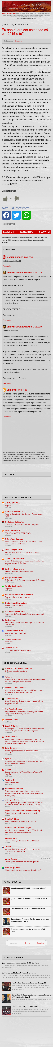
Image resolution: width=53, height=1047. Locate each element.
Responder (7, 266)
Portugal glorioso (12, 868)
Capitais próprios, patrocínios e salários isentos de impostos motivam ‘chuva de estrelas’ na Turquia (23, 804)
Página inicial (26, 232)
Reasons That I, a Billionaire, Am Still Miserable (22, 841)
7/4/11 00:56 (37, 327)
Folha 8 (8, 847)
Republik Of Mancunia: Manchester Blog (22, 811)
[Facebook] (6, 215)
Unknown (11, 390)
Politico (8, 769)
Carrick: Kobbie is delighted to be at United (21, 813)
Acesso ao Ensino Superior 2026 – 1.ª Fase (21, 822)
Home (27, 943)
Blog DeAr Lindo (12, 819)
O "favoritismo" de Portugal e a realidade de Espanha (25, 580)
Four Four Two (11, 737)
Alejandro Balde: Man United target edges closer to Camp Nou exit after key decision (24, 713)
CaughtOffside (11, 726)
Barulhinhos (9, 642)
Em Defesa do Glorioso (15, 611)
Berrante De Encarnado (19, 273)
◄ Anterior (8, 232)
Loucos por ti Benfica (14, 558)
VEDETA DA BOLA (12, 531)
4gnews (8, 759)
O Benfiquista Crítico (14, 631)
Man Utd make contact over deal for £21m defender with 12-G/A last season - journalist (24, 831)
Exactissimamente (12, 783)
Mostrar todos (45, 657)
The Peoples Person (13, 709)
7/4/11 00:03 (28, 257)
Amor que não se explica (14, 606)
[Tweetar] (16, 215)
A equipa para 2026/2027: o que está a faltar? (22, 552)
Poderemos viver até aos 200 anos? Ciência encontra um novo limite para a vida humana (25, 681)
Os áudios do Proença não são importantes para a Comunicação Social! (30, 920)
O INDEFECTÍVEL (12, 503)
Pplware (8, 677)
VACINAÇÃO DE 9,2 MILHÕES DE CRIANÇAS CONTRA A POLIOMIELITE (22, 850)
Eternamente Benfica (14, 511)
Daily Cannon (11, 748)
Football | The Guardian (15, 688)
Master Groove (15, 257)
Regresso (8, 589)
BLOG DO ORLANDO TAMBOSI (18, 668)
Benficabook (10, 620)
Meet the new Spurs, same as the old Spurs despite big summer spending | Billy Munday (24, 691)
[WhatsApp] (26, 215)
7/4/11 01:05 (22, 390)
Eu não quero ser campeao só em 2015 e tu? (25, 31)
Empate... (8, 506)
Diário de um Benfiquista (15, 603)
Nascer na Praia (11, 720)
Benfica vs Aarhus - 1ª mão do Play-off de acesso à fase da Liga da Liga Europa (24, 543)
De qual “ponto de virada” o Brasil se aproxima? (22, 862)
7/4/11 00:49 (37, 273)
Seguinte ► (45, 232)
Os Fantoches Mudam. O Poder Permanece (28, 909)
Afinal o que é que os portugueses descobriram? (23, 870)
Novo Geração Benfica (26, 5)
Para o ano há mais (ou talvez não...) (18, 597)
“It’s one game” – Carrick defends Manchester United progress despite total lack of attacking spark (24, 730)
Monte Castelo (11, 859)
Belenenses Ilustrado (14, 789)
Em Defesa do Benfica (14, 522)
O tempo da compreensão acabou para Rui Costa (28, 930)
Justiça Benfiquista (13, 578)
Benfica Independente (14, 569)
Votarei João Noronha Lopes (15, 633)
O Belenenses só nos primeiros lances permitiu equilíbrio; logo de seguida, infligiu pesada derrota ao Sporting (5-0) (24, 793)
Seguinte (40, 943)
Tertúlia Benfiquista (13, 586)
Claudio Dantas (11, 698)
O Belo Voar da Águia (14, 539)
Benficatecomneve (13, 639)
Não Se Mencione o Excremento (19, 594)
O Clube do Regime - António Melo (17, 650)
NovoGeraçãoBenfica (9, 13)
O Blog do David (12, 800)
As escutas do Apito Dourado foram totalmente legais (25, 614)
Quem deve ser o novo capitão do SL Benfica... (29, 898)
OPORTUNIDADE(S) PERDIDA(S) (17, 533)
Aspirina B (9, 780)
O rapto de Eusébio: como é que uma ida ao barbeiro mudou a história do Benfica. (24, 562)
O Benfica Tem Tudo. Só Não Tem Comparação (22, 525)
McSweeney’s (11, 838)
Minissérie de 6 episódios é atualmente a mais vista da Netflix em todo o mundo (24, 762)
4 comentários (18, 41)
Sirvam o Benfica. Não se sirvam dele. (19, 572)
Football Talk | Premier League (18, 828)
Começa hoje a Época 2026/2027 (25, 1007)
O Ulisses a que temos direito (16, 671)
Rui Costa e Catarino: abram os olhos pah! (29, 983)
